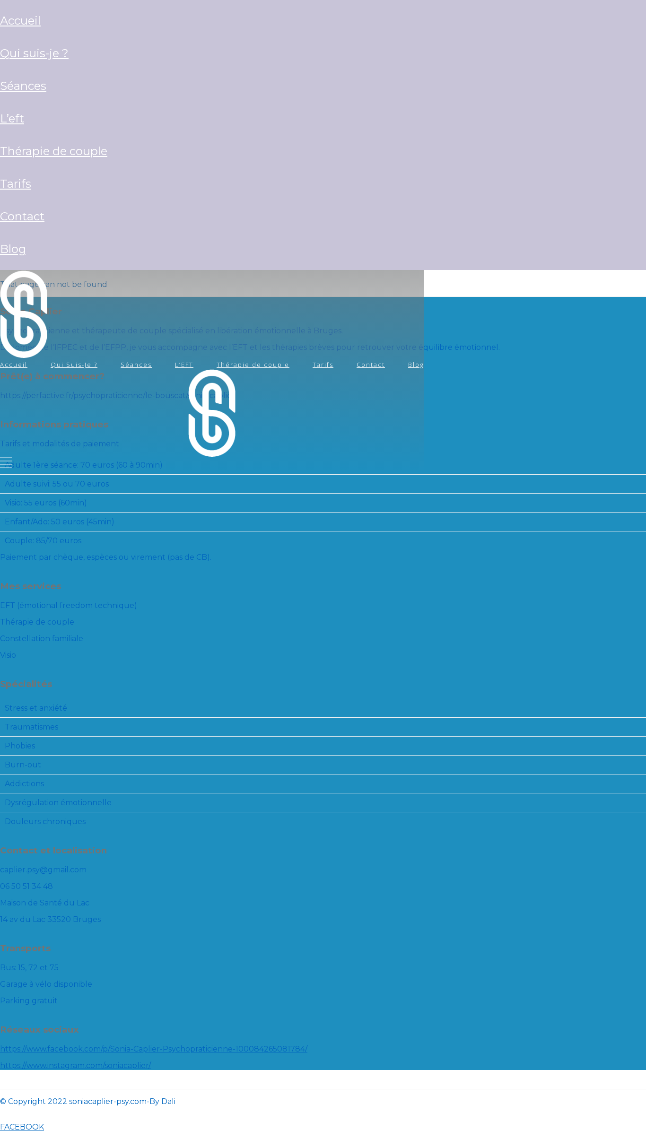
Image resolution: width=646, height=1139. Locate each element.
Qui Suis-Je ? (34, 53)
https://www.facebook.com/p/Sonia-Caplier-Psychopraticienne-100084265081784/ (153, 1048)
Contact (22, 216)
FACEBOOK (22, 1126)
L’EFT (12, 118)
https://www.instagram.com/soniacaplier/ (75, 1065)
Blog (13, 249)
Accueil (20, 20)
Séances (23, 86)
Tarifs (15, 184)
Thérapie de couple (53, 151)
